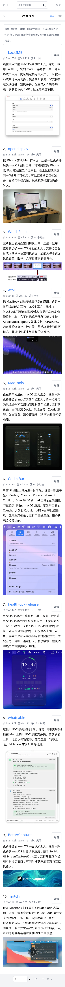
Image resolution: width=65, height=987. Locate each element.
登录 (58, 5)
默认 (52, 15)
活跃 (60, 15)
